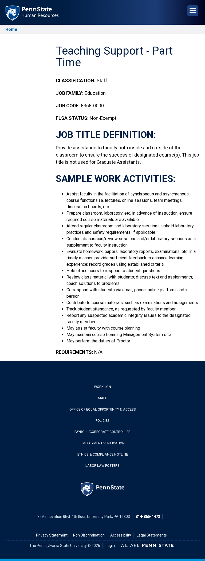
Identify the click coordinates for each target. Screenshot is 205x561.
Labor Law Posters (102, 466)
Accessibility (120, 535)
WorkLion (102, 387)
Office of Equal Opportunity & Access (102, 409)
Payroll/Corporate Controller (102, 432)
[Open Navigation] (192, 10)
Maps (102, 398)
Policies (102, 421)
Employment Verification (103, 443)
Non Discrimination (89, 535)
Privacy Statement (52, 535)
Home (11, 29)
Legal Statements (152, 535)
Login (110, 545)
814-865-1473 (148, 516)
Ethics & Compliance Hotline (102, 454)
